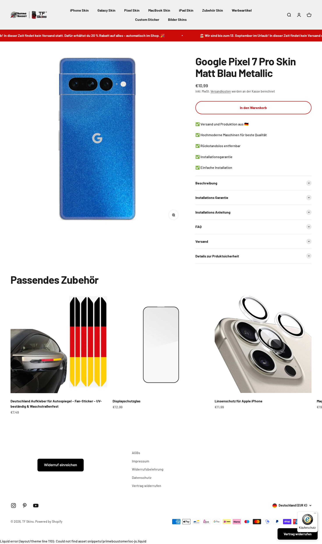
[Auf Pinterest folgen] (25, 505)
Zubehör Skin (212, 10)
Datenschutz (141, 477)
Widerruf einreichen (60, 465)
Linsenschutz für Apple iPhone (238, 401)
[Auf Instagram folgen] (13, 505)
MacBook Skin (159, 10)
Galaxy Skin (106, 10)
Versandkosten (221, 91)
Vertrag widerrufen (146, 485)
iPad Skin (186, 10)
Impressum (140, 461)
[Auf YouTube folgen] (36, 505)
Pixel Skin (132, 10)
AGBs (136, 453)
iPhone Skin (79, 10)
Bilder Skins (177, 19)
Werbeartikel (242, 10)
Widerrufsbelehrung (147, 469)
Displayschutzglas (126, 401)
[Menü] (315, 514)
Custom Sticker (147, 19)
